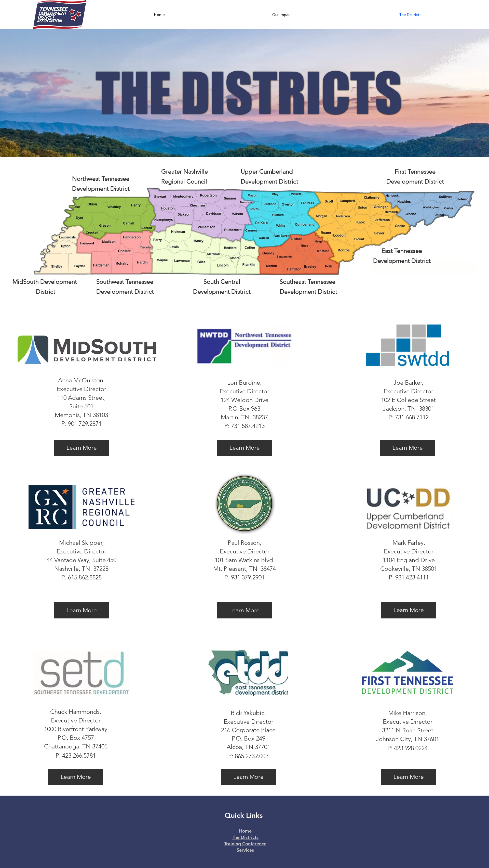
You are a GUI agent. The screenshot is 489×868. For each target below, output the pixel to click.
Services (245, 850)
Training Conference (245, 844)
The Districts (245, 837)
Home (245, 831)
